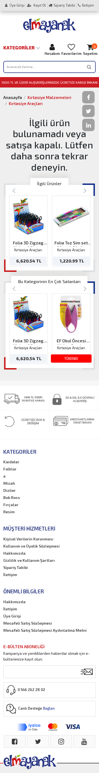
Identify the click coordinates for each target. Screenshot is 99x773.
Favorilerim (71, 53)
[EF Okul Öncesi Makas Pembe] (71, 314)
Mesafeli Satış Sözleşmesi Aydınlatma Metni (45, 630)
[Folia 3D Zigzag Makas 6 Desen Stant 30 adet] (28, 216)
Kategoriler (19, 47)
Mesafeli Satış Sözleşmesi (27, 623)
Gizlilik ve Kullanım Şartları (29, 560)
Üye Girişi (16, 5)
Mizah (9, 483)
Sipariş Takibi (64, 5)
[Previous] (13, 190)
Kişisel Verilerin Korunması (28, 539)
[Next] (85, 190)
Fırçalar (10, 504)
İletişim (88, 5)
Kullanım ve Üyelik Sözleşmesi (31, 546)
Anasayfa (12, 97)
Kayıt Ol (39, 5)
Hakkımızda (14, 553)
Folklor (9, 469)
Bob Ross (11, 497)
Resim (9, 511)
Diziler (9, 490)
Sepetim (90, 50)
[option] (28, 231)
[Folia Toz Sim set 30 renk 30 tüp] (71, 216)
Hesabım (52, 53)
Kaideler (11, 461)
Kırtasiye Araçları (26, 103)
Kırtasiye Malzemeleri (49, 97)
